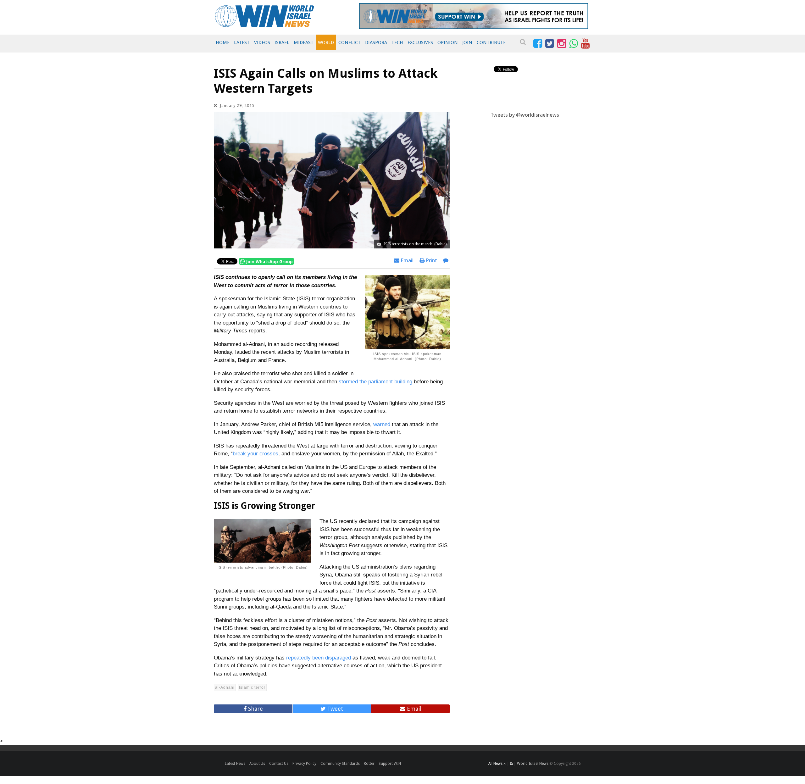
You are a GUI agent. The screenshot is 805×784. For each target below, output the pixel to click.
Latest (242, 42)
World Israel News (532, 763)
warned (381, 424)
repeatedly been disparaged (318, 658)
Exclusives (420, 42)
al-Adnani (225, 687)
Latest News (235, 763)
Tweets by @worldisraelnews (525, 115)
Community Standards (340, 763)
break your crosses (255, 454)
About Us (257, 763)
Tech (397, 42)
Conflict (349, 42)
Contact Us (278, 763)
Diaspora (376, 42)
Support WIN (390, 763)
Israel (282, 42)
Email (406, 260)
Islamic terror (252, 687)
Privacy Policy (304, 763)
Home (223, 42)
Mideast (304, 42)
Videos (262, 42)
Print (431, 260)
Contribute (491, 42)
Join (467, 42)
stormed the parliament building (375, 382)
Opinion (447, 42)
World (326, 42)
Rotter (369, 763)
